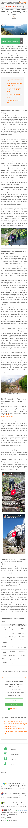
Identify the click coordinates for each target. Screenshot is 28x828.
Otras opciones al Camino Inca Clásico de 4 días (15, 723)
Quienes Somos (9, 775)
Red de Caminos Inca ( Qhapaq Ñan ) (13, 721)
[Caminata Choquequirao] (14, 754)
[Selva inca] (14, 759)
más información (22, 2)
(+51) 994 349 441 (12, 820)
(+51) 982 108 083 (11, 819)
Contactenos (17, 775)
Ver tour (14, 700)
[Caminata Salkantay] (14, 749)
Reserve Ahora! (14, 704)
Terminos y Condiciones (11, 777)
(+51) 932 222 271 (15, 708)
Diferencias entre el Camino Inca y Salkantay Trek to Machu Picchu (14, 96)
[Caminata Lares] (14, 764)
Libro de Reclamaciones (11, 779)
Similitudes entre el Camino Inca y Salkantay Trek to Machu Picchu (14, 90)
